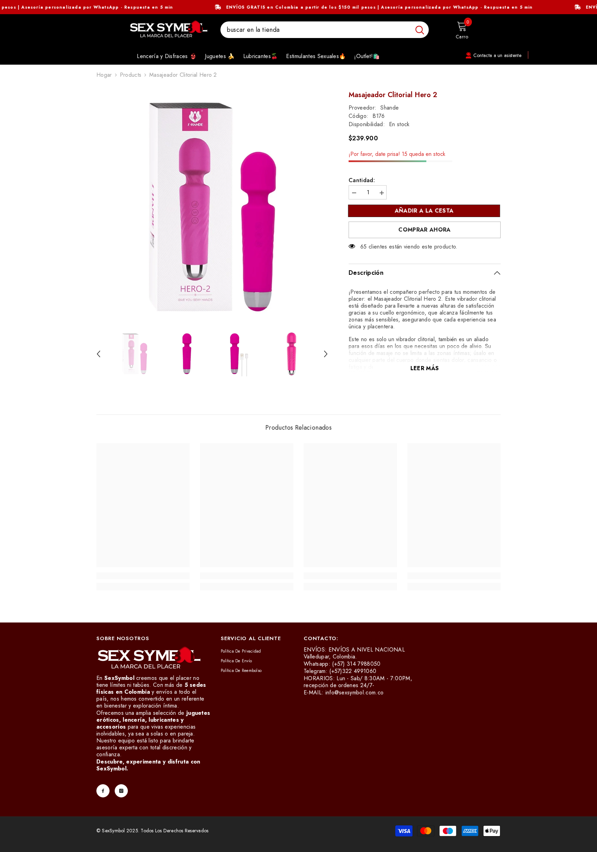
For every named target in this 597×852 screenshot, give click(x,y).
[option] (212, 207)
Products (131, 75)
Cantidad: (362, 180)
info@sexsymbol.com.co (354, 692)
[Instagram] (121, 790)
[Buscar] (324, 29)
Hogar (104, 75)
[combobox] (315, 29)
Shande (389, 108)
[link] (143, 575)
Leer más (424, 368)
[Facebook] (103, 790)
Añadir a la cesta (424, 211)
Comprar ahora (424, 230)
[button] (98, 354)
